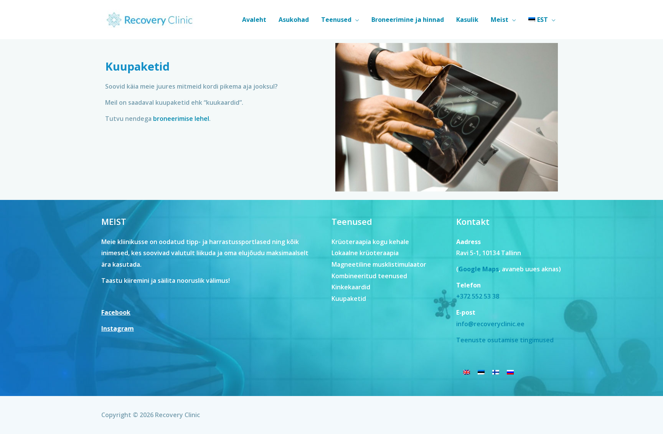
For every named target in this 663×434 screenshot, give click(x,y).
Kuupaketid (349, 298)
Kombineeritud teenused (369, 276)
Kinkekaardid (351, 287)
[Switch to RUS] (510, 371)
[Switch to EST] (481, 371)
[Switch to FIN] (495, 371)
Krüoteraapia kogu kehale (370, 242)
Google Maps (478, 269)
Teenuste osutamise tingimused (505, 340)
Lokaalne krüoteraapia (365, 253)
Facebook (115, 312)
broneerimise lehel (181, 118)
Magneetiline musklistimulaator (379, 264)
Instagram (117, 328)
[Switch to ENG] (466, 371)
